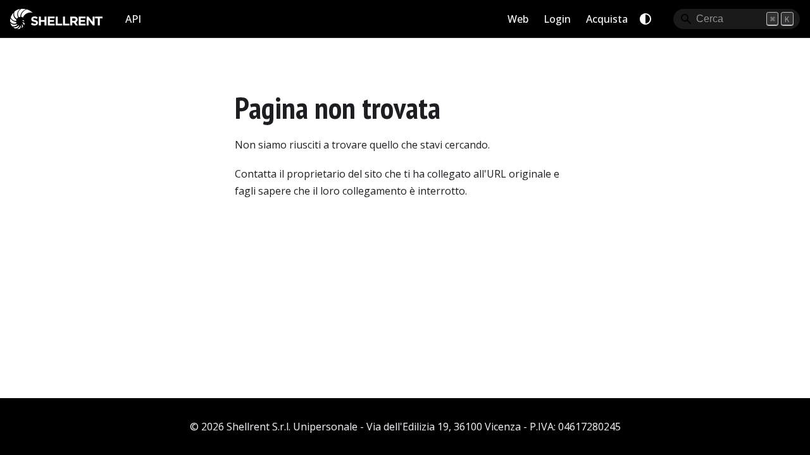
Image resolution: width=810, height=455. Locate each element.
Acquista (607, 19)
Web (518, 19)
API (133, 19)
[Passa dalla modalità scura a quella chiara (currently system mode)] (645, 19)
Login (557, 19)
